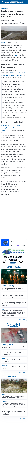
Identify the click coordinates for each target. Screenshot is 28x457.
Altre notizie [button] (21, 319)
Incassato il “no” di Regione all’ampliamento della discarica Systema (12, 127)
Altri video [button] (22, 418)
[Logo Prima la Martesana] (14, 2)
